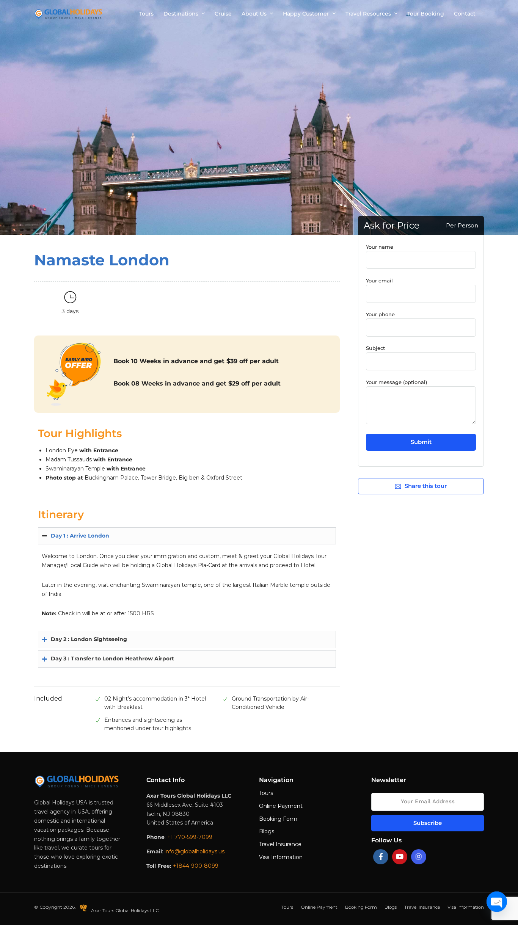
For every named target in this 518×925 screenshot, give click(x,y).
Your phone (380, 314)
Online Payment (281, 806)
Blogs (266, 831)
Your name (379, 247)
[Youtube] (399, 856)
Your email (379, 281)
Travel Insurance (280, 844)
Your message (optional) (396, 382)
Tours (146, 13)
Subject (375, 348)
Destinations (180, 13)
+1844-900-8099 (195, 865)
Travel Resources (368, 13)
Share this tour (426, 485)
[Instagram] (418, 856)
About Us (254, 13)
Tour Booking (425, 13)
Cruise (223, 13)
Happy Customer (306, 13)
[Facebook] (380, 856)
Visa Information (281, 857)
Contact (465, 13)
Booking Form (278, 818)
